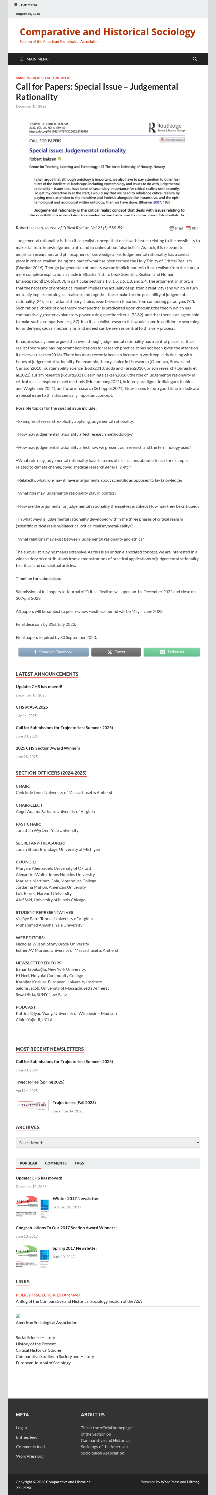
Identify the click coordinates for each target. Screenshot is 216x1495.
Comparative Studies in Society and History (55, 1356)
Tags (79, 1163)
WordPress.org (29, 1455)
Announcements (29, 78)
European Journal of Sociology (43, 1362)
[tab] (28, 1163)
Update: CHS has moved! (39, 686)
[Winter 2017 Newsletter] (32, 1198)
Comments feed (30, 1446)
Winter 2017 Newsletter (76, 1198)
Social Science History (35, 1337)
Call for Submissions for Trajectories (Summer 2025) (64, 727)
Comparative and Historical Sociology (107, 31)
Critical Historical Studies (39, 1349)
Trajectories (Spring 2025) (40, 1081)
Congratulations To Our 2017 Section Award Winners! (66, 1227)
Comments (56, 1163)
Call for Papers (57, 78)
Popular (28, 1163)
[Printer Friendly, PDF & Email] (184, 228)
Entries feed (27, 1437)
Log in (21, 1427)
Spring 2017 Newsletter (75, 1247)
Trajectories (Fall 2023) (74, 1102)
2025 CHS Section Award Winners (48, 747)
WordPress (170, 1481)
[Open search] (195, 59)
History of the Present (36, 1343)
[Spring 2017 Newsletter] (32, 1248)
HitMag (193, 1481)
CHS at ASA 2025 (32, 706)
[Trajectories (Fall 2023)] (32, 1102)
